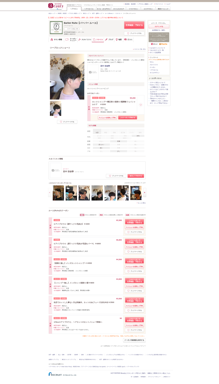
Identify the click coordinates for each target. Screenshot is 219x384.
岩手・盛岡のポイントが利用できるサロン (111, 359)
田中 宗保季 (105, 66)
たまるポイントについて (157, 48)
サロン (152, 62)
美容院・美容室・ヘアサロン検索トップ (138, 4)
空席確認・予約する (134, 25)
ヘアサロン (74, 9)
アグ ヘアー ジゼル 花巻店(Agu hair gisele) (93, 366)
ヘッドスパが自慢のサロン (135, 354)
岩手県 (69, 354)
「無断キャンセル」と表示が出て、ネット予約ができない (159, 102)
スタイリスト (154, 65)
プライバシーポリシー (154, 376)
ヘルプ (168, 4)
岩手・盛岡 (52, 354)
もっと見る (142, 203)
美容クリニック (163, 9)
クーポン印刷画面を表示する (134, 340)
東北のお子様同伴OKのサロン (87, 359)
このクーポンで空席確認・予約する (134, 222)
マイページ (159, 4)
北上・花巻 (61, 354)
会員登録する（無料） (159, 30)
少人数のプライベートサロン (95, 354)
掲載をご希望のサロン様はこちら (159, 373)
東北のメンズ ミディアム (69, 359)
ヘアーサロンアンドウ (132, 366)
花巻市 (76, 354)
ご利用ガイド (166, 376)
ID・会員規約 (135, 376)
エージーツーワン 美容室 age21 (116, 366)
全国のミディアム (54, 359)
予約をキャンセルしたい (157, 98)
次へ (144, 192)
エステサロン (148, 9)
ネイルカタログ (118, 9)
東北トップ (86, 13)
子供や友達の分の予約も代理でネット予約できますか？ (159, 95)
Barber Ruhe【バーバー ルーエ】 (81, 23)
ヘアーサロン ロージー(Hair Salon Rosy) (60, 366)
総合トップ (52, 13)
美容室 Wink (76, 366)
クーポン (152, 67)
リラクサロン (133, 9)
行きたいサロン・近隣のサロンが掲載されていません (159, 86)
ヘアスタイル (89, 9)
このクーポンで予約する (127, 117)
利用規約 (143, 376)
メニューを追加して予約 (108, 117)
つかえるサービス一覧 (157, 50)
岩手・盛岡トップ (97, 13)
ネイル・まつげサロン (104, 9)
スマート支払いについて (157, 82)
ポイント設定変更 (155, 52)
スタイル (117, 13)
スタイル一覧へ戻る (140, 49)
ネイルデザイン (154, 73)
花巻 (82, 354)
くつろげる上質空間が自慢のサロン (157, 354)
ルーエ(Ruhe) (109, 13)
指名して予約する (135, 176)
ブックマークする (135, 33)
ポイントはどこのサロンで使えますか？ (159, 91)
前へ (49, 192)
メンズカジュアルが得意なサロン (115, 354)
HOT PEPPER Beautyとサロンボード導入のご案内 (128, 373)
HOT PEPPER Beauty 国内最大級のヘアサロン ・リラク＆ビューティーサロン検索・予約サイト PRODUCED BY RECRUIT (56, 6)
